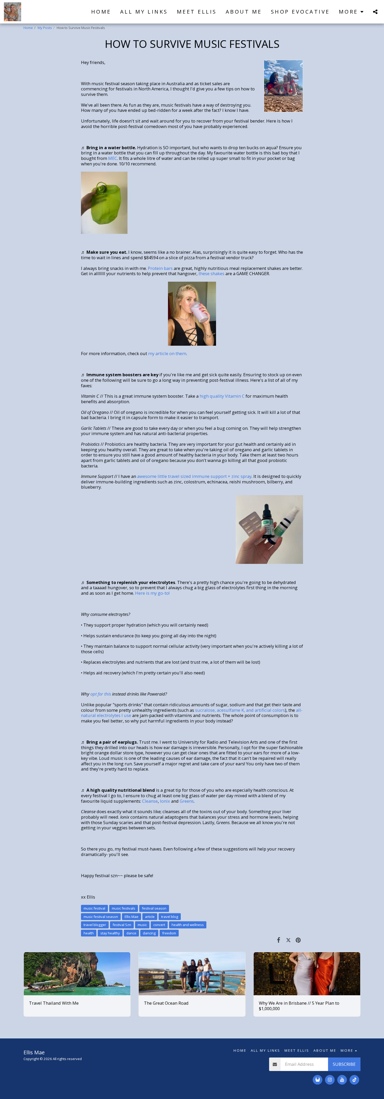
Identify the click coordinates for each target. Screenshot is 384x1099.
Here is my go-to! (152, 593)
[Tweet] (288, 939)
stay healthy (110, 933)
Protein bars (160, 268)
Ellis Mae (131, 916)
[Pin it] (298, 939)
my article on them (167, 353)
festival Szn (122, 924)
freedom (169, 933)
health (89, 933)
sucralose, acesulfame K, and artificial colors (240, 710)
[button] (375, 11)
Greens (187, 801)
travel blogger (95, 924)
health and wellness (188, 924)
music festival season (101, 916)
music (142, 924)
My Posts (45, 27)
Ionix (165, 801)
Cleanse (150, 801)
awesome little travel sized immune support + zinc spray (194, 476)
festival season (154, 908)
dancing (149, 933)
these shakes (211, 273)
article (150, 916)
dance (131, 933)
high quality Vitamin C (222, 396)
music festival (94, 908)
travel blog (169, 916)
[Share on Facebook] (278, 939)
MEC (112, 158)
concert (159, 924)
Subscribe (344, 1064)
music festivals (123, 908)
